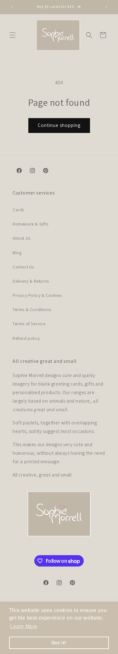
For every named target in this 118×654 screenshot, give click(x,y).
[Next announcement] (106, 7)
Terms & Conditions (32, 309)
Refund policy (26, 338)
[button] (13, 35)
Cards (18, 210)
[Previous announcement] (12, 7)
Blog (17, 252)
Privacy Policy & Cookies (37, 295)
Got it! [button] (59, 642)
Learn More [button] (23, 626)
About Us (22, 238)
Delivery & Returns (31, 281)
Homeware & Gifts (30, 224)
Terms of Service (29, 324)
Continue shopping (59, 125)
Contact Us (23, 267)
